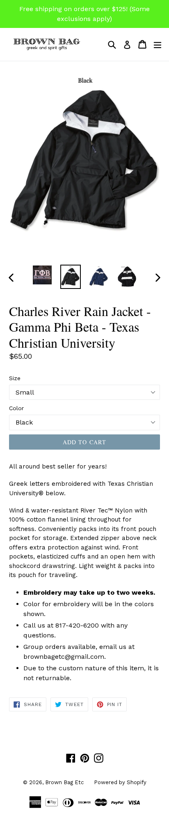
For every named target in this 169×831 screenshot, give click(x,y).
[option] (42, 275)
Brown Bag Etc (64, 782)
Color (16, 408)
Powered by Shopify (120, 782)
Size (15, 378)
